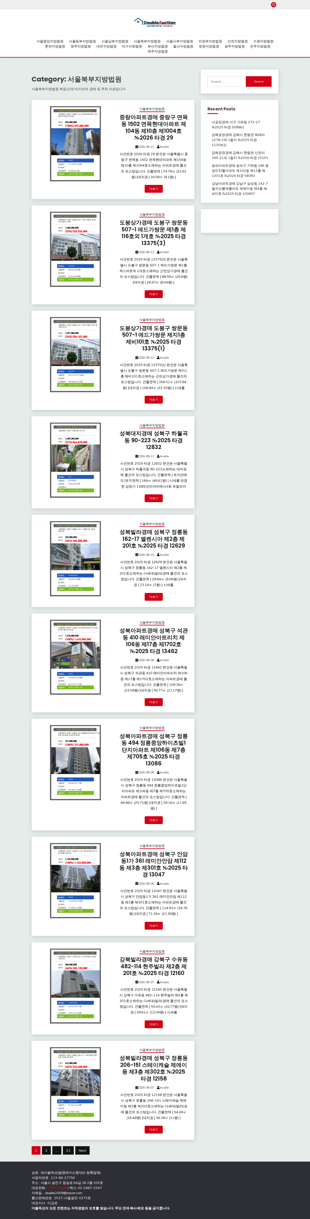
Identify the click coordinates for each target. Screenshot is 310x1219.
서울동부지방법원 (82, 41)
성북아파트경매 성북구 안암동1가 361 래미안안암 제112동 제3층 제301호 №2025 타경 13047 (153, 864)
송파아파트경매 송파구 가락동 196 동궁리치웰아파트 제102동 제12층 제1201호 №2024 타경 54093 (240, 170)
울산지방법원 (183, 46)
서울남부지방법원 (114, 41)
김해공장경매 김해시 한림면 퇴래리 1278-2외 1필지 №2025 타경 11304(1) (238, 140)
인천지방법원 (238, 41)
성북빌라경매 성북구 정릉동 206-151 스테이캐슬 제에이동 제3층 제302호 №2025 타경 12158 (154, 1068)
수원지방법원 (263, 41)
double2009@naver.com (63, 1193)
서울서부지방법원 (179, 41)
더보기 (153, 189)
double (164, 147)
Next (82, 1150)
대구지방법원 (132, 46)
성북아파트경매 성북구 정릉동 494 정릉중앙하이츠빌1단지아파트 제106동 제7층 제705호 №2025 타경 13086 (154, 749)
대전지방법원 (106, 46)
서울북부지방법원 (147, 41)
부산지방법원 (158, 46)
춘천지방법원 (55, 46)
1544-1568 (58, 1188)
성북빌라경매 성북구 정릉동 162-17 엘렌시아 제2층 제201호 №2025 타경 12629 (154, 538)
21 (68, 1150)
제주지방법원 (158, 51)
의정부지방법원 (210, 41)
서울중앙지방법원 (49, 41)
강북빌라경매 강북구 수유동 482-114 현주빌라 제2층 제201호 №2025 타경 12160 (154, 966)
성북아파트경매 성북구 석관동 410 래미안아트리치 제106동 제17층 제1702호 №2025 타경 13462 (154, 641)
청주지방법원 (81, 46)
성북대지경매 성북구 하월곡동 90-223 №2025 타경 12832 (154, 440)
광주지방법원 (235, 46)
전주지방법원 (260, 46)
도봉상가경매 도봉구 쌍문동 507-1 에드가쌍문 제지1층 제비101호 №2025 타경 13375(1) (154, 338)
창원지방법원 (209, 46)
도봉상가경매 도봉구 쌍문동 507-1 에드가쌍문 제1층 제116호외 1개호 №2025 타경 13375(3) (154, 233)
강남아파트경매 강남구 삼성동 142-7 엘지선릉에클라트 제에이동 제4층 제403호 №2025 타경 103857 (240, 188)
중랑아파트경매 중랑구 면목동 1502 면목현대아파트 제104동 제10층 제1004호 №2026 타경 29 (154, 127)
